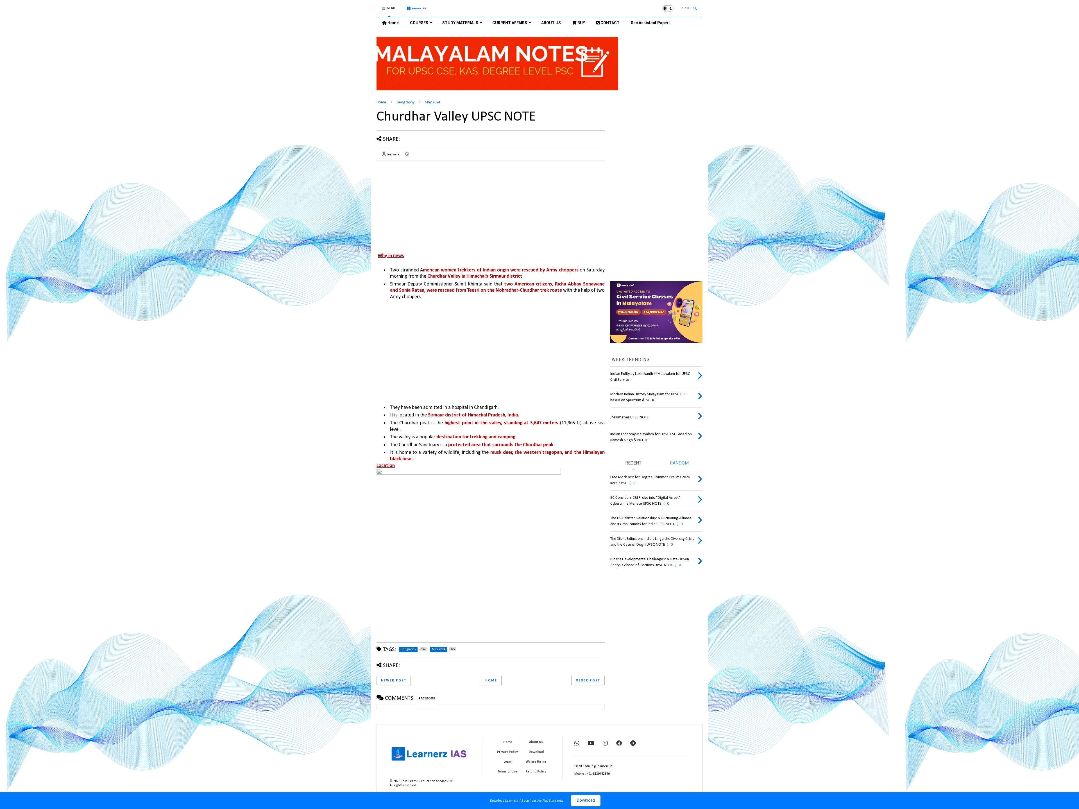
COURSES (419, 23)
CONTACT (610, 23)
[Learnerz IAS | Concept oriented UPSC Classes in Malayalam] (417, 11)
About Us (536, 742)
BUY (581, 23)
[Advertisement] (424, 204)
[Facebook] (619, 744)
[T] (633, 744)
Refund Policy (536, 771)
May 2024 (432, 102)
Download (586, 800)
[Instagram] (605, 744)
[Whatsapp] (576, 744)
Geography (405, 102)
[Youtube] (591, 744)
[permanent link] (407, 154)
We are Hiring (536, 761)
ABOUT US (551, 23)
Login (508, 761)
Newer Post (393, 680)
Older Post (588, 680)
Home (393, 23)
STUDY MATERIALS (460, 23)
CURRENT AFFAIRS (509, 23)
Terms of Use (507, 771)
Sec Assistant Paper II (651, 23)
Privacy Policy (507, 752)
